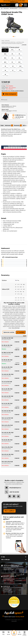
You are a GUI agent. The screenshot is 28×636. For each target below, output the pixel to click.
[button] (13, 37)
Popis (2, 125)
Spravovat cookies (9, 332)
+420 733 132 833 (14, 492)
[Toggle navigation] (16, 4)
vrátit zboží (8, 110)
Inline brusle (6, 8)
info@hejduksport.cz (15, 487)
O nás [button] (3, 556)
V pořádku (21, 332)
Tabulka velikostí (14, 47)
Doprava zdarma (6, 106)
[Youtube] (18, 496)
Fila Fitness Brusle (13, 8)
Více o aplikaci (9, 511)
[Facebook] (14, 496)
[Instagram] (10, 496)
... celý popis (23, 44)
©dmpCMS (14, 621)
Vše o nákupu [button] (5, 559)
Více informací (15, 327)
